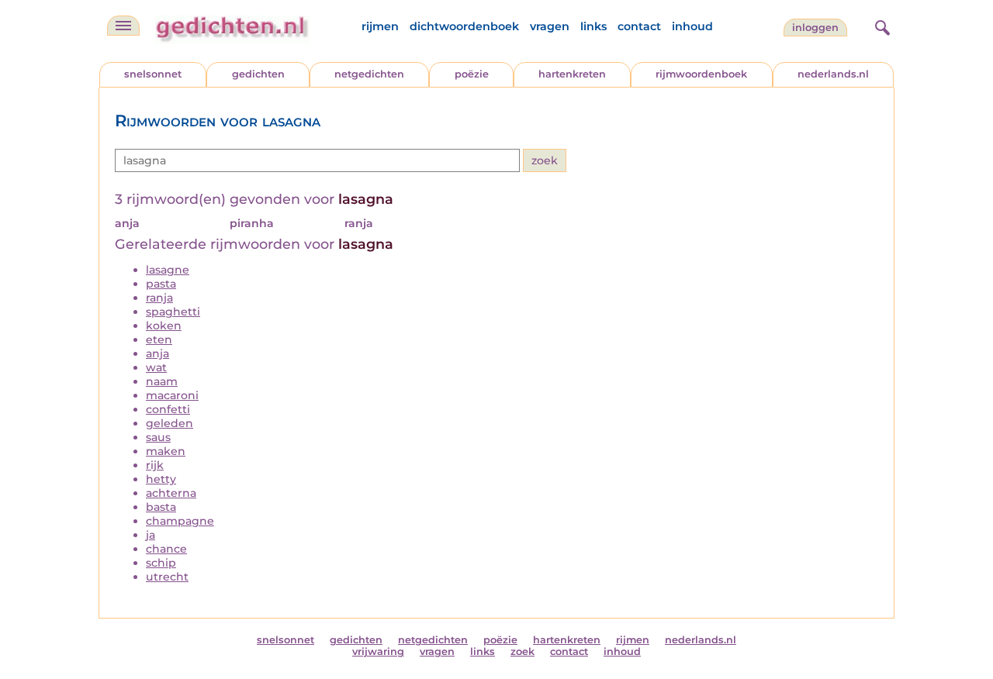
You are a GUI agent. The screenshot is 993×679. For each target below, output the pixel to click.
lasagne (167, 270)
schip (161, 563)
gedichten (258, 74)
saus (158, 437)
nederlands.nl (833, 74)
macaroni (172, 395)
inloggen (815, 27)
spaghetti (173, 312)
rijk (155, 465)
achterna (171, 493)
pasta (161, 284)
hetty (161, 479)
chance (166, 549)
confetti (168, 409)
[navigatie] (123, 26)
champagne (180, 521)
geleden (169, 423)
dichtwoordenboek (464, 26)
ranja (159, 298)
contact (639, 26)
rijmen (380, 26)
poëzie (472, 74)
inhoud (692, 26)
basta (161, 507)
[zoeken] (880, 25)
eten (159, 339)
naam (162, 381)
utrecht (167, 577)
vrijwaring (378, 651)
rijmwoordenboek (701, 74)
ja (150, 535)
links (593, 26)
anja (157, 353)
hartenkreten (572, 74)
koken (164, 326)
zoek (522, 651)
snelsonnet (153, 74)
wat (156, 367)
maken (165, 451)
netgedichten (369, 74)
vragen (549, 26)
